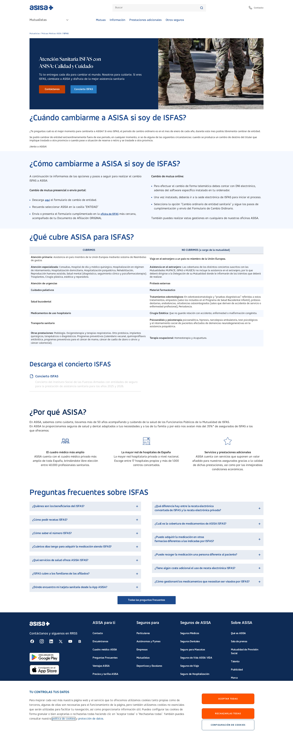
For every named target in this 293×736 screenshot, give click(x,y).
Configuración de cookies (228, 725)
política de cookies (63, 718)
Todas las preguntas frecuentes (146, 600)
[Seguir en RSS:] (32, 641)
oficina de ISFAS (110, 214)
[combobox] (157, 7)
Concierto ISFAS (83, 89)
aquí (47, 200)
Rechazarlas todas (228, 713)
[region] (146, 708)
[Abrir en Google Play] (44, 657)
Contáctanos (52, 89)
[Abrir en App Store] (44, 670)
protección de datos (90, 718)
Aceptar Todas (228, 699)
